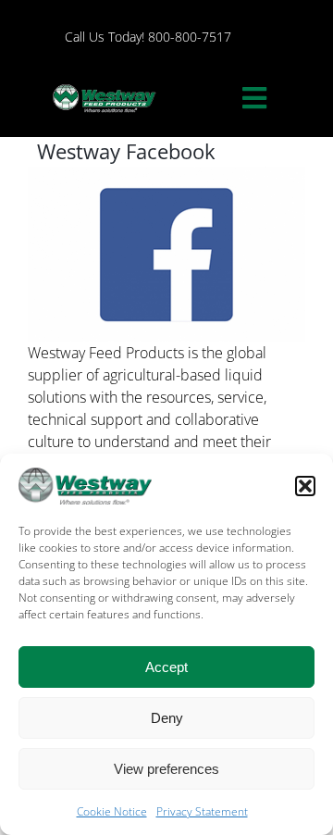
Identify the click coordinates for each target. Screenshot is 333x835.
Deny (167, 718)
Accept (166, 667)
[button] (305, 486)
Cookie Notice (112, 811)
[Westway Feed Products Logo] (104, 85)
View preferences (166, 769)
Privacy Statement (202, 811)
